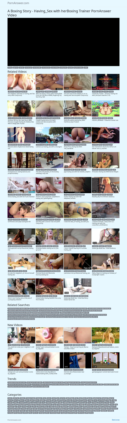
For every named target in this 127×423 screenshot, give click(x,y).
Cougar (114, 400)
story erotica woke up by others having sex (99, 308)
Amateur (22, 398)
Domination (74, 402)
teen (73, 144)
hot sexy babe (37, 67)
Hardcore (87, 404)
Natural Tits (113, 406)
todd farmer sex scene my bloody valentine (19, 384)
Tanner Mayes (102, 169)
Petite (35, 408)
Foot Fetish (48, 404)
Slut (60, 410)
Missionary (90, 406)
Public (66, 408)
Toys (66, 413)
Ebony (80, 402)
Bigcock (22, 400)
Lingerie (51, 406)
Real (93, 408)
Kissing (24, 406)
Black (31, 400)
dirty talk (24, 91)
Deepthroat (49, 402)
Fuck (54, 404)
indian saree (74, 296)
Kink (19, 406)
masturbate (72, 246)
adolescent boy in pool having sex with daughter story (74, 312)
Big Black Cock (96, 398)
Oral (13, 408)
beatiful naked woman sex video (94, 384)
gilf (19, 345)
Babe (67, 398)
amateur (17, 169)
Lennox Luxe (40, 144)
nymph (104, 370)
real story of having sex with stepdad (17, 317)
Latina (34, 406)
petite (85, 67)
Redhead (103, 408)
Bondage (48, 400)
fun (99, 194)
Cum (33, 402)
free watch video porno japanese (60, 384)
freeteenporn (28, 246)
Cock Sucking (101, 400)
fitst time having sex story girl (36, 317)
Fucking (59, 404)
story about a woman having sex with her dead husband (22, 314)
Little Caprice (68, 345)
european (11, 169)
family (48, 194)
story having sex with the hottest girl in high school (59, 317)
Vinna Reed (11, 194)
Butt (79, 400)
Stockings (110, 410)
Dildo (55, 402)
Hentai (99, 404)
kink (66, 246)
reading (95, 194)
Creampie (21, 402)
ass (56, 144)
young (100, 91)
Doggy (60, 402)
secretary (48, 91)
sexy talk (57, 219)
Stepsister (104, 410)
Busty (74, 400)
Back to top (115, 420)
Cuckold (28, 402)
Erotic (85, 402)
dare (66, 370)
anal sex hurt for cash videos (34, 382)
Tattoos (25, 413)
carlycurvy (11, 91)
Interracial (11, 406)
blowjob (84, 118)
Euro (89, 402)
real (57, 370)
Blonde (37, 400)
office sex (54, 91)
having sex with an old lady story (73, 314)
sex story (18, 91)
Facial (107, 402)
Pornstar (49, 408)
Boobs (54, 400)
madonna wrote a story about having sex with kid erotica (22, 310)
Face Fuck (101, 402)
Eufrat (10, 219)
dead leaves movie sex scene (72, 382)
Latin (29, 406)
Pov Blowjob (60, 408)
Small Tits (65, 410)
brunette (55, 246)
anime (105, 91)
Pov (54, 408)
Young (91, 413)
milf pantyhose (25, 345)
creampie (95, 246)
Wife (87, 413)
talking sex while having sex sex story (72, 310)
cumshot (15, 118)
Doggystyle (66, 402)
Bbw (80, 398)
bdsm (73, 219)
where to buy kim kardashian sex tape (53, 382)
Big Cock (111, 398)
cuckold (85, 219)
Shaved (42, 410)
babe (46, 144)
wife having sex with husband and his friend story (21, 319)
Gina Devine (16, 219)
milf (43, 91)
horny (99, 219)
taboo (53, 194)
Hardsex (94, 404)
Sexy (37, 410)
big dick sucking (78, 67)
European (94, 402)
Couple (10, 402)
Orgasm (18, 408)
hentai (108, 219)
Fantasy (10, 404)
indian (38, 91)
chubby (43, 169)
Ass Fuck (62, 398)
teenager (95, 91)
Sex (27, 410)
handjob (111, 271)
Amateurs (39, 398)
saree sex (67, 296)
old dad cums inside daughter (40, 386)
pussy (23, 118)
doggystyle (108, 246)
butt (55, 169)
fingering (44, 345)
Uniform (71, 413)
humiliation (68, 219)
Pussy (71, 408)
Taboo (15, 413)
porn (10, 118)
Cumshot (38, 402)
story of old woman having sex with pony (49, 310)
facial (72, 118)
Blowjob (42, 400)
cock (20, 271)
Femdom (30, 404)
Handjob (81, 404)
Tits (59, 413)
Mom (95, 406)
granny (14, 345)
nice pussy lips (46, 67)
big (17, 271)
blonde (73, 91)
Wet (76, 413)
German (65, 404)
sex (20, 118)
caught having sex (54, 118)
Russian (22, 410)
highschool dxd (13, 144)
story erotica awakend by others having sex (41, 308)
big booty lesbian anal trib (77, 384)
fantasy (111, 91)
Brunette (69, 400)
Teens (47, 413)
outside (105, 118)
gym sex (15, 67)
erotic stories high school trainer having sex (95, 314)
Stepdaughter (89, 410)
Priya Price (67, 144)
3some (10, 398)
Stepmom (97, 410)
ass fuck (39, 296)
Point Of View (41, 408)
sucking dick (63, 67)
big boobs (49, 169)
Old (9, 408)
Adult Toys (16, 398)
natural (84, 144)
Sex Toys (32, 410)
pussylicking (52, 345)
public (99, 118)
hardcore (29, 118)
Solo (71, 410)
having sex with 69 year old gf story (92, 310)
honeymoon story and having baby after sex (86, 317)
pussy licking (54, 67)
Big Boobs (104, 398)
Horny (112, 404)
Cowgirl (15, 402)
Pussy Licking (77, 408)
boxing (10, 67)
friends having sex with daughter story (18, 308)
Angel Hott (39, 271)
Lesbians (45, 406)
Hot (116, 404)
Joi (16, 406)
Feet (15, 404)
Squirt (75, 410)
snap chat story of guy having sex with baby (19, 312)
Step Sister (81, 410)
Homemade (106, 404)
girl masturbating (78, 370)
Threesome (53, 413)
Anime (49, 398)
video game (27, 144)
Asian (53, 398)
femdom (79, 219)
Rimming (114, 408)
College (108, 400)
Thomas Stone (47, 271)
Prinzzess (95, 169)
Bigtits (27, 400)
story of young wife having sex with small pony (51, 314)
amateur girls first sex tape (111, 384)
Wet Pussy (81, 413)
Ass (58, 398)
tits (74, 345)
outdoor (110, 118)
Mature (79, 406)
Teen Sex (35, 413)
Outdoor (24, 408)
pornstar (77, 169)
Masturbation (72, 406)
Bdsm (84, 398)
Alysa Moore (40, 370)
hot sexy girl (28, 67)
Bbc (76, 398)
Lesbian (39, 406)
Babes (72, 398)
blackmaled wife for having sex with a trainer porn (46, 312)
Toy (62, 413)
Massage (57, 406)
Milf (84, 406)
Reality (97, 408)
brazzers (83, 271)
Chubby (90, 400)
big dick (70, 67)
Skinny (56, 410)
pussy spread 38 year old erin (88, 382)
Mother (100, 406)
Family (112, 402)
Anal (44, 398)
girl (84, 246)
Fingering (41, 404)
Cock (95, 400)
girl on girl (24, 219)
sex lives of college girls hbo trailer (41, 384)
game (70, 370)
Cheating (84, 400)
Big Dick (10, 400)
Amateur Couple (31, 398)
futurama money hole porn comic (16, 382)
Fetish (35, 404)
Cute (43, 402)
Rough (10, 410)
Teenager (41, 413)
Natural (106, 406)
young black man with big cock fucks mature (19, 386)
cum (10, 271)
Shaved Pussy (48, 410)
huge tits (109, 194)
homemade (24, 169)
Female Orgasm (22, 404)
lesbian (20, 144)
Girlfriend (75, 404)
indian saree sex (83, 296)
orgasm (31, 169)
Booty (58, 400)
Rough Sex (16, 410)
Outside (30, 408)
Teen (30, 413)
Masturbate (64, 406)
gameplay (110, 370)
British (63, 400)
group (38, 169)
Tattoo (20, 413)
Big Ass (89, 398)
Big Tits (16, 400)
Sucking (10, 413)
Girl (70, 404)
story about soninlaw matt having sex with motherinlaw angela (70, 308)
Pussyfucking (86, 408)
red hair (22, 67)
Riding (109, 408)
